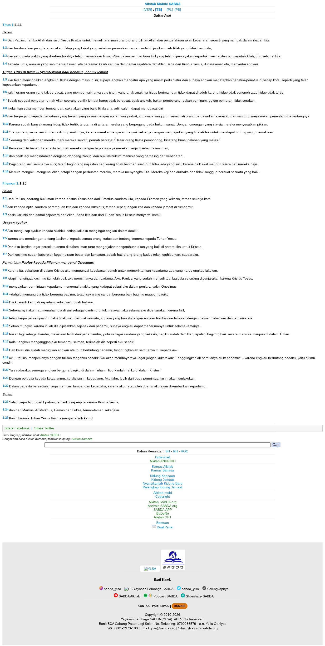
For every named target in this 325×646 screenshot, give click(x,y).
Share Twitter (44, 428)
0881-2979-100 (126, 628)
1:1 (5, 39)
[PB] (178, 9)
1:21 (6, 377)
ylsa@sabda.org (163, 628)
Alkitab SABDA (49, 435)
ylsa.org (193, 628)
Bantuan (162, 523)
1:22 (6, 385)
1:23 (6, 401)
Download (162, 457)
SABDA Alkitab (129, 596)
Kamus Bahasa (162, 470)
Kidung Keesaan (162, 476)
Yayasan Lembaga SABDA (153, 589)
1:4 (5, 63)
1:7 (5, 100)
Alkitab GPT (163, 517)
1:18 (6, 349)
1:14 (6, 155)
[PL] (170, 9)
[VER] (147, 9)
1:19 (6, 357)
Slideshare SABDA (199, 596)
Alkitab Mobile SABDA (163, 4)
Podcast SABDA (165, 596)
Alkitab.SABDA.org (163, 502)
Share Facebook (17, 428)
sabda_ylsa (112, 589)
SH (167, 451)
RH (175, 451)
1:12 (6, 139)
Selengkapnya (217, 589)
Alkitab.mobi (162, 493)
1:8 (5, 107)
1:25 (6, 417)
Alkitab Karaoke (82, 439)
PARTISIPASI (160, 606)
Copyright (162, 496)
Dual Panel (164, 527)
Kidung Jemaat (162, 479)
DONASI (179, 606)
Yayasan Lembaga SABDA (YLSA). (147, 619)
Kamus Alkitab (162, 466)
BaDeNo (162, 513)
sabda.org (210, 628)
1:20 (6, 369)
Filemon (8, 183)
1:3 (5, 55)
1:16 (6, 171)
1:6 (5, 91)
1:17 (6, 341)
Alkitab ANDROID (163, 461)
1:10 (6, 123)
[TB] (158, 9)
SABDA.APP (162, 509)
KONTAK (144, 606)
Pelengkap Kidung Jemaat (162, 487)
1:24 (6, 409)
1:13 (6, 147)
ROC (184, 451)
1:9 (5, 115)
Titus (6, 25)
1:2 (5, 47)
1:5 (5, 79)
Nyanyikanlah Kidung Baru (162, 483)
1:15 (6, 163)
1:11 (5, 131)
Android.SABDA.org (162, 506)
